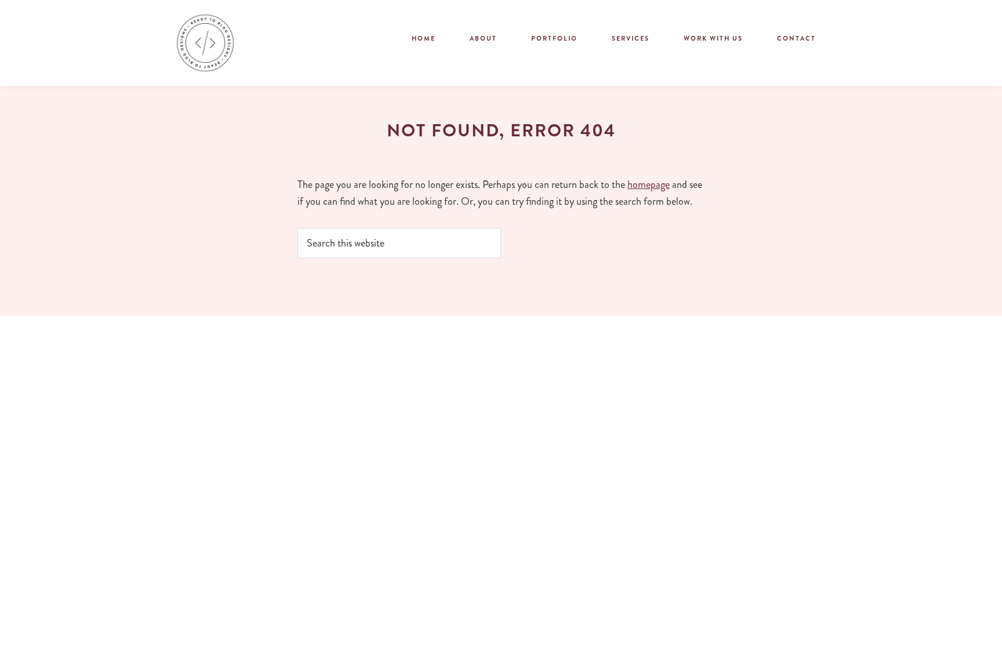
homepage (648, 184)
